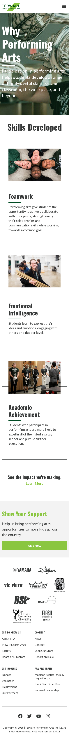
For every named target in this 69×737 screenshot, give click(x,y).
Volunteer (8, 680)
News (38, 638)
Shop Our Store (44, 650)
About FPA (8, 638)
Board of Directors (13, 656)
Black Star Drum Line (47, 684)
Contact (40, 644)
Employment (9, 686)
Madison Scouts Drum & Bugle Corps (49, 676)
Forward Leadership (47, 690)
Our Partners (10, 692)
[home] (22, 7)
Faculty (6, 650)
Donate (6, 674)
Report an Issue (44, 656)
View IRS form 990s (14, 644)
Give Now (34, 545)
